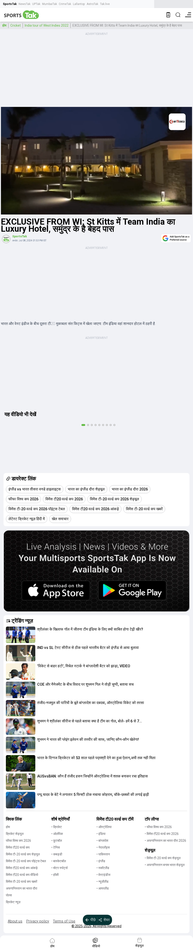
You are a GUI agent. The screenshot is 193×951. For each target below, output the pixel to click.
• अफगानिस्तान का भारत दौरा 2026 (165, 840)
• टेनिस (55, 847)
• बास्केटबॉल (58, 861)
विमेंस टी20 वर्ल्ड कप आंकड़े (22, 868)
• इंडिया (100, 834)
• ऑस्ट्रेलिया (104, 827)
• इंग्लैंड (100, 861)
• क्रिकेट (56, 827)
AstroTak (92, 4)
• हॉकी (55, 875)
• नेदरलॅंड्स (103, 847)
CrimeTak (65, 4)
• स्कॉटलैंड (102, 868)
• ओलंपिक (57, 834)
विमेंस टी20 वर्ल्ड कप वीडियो (22, 875)
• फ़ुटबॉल (56, 840)
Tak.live (105, 4)
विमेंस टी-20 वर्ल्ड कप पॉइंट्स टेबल (26, 861)
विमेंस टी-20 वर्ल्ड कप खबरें (21, 881)
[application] (96, 160)
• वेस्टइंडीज (103, 875)
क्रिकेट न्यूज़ (13, 902)
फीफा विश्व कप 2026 (18, 840)
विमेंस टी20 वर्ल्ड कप (18, 847)
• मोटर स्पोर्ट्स (59, 868)
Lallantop (79, 4)
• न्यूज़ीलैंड (102, 881)
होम (4, 25)
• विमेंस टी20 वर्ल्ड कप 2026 (162, 834)
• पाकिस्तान (103, 854)
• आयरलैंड (102, 888)
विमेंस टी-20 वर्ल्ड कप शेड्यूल (23, 854)
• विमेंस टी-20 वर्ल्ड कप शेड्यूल (163, 858)
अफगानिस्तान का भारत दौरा (21, 888)
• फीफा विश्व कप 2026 (158, 827)
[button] (20, 635)
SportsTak (10, 4)
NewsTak (24, 4)
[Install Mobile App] (168, 15)
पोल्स (9, 895)
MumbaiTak (49, 4)
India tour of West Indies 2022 (46, 25)
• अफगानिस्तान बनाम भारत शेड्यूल (165, 865)
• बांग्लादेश (102, 840)
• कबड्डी (56, 854)
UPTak (36, 4)
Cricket (15, 25)
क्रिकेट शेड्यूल (15, 834)
